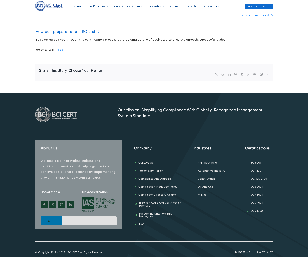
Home (60, 49)
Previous (252, 15)
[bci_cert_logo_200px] (49, 2)
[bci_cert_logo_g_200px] (56, 108)
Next (265, 15)
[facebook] (44, 204)
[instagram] (61, 204)
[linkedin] (70, 204)
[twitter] (52, 204)
